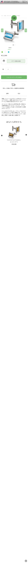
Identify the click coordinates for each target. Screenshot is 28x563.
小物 (5, 15)
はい (24, 1)
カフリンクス (9, 15)
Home (2, 15)
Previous (2, 135)
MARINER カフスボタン (14, 140)
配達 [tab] (19, 93)
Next (26, 135)
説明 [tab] (7, 93)
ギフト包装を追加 (16, 61)
